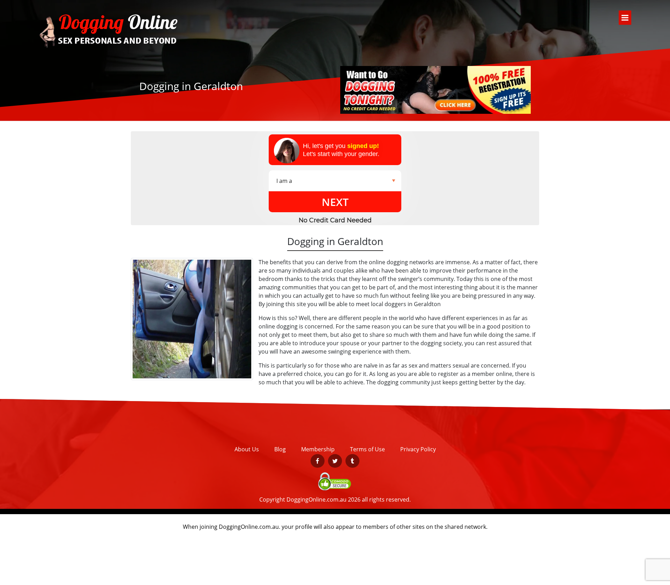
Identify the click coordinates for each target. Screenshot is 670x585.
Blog (280, 449)
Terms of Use (367, 449)
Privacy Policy (418, 449)
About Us (246, 449)
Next (335, 202)
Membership (318, 449)
